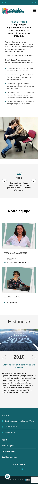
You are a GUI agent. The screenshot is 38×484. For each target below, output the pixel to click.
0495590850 (11, 259)
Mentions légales (8, 446)
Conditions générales (9, 457)
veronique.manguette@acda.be (18, 262)
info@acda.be (12, 303)
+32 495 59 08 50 (11, 427)
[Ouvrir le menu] (34, 11)
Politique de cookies (9, 451)
